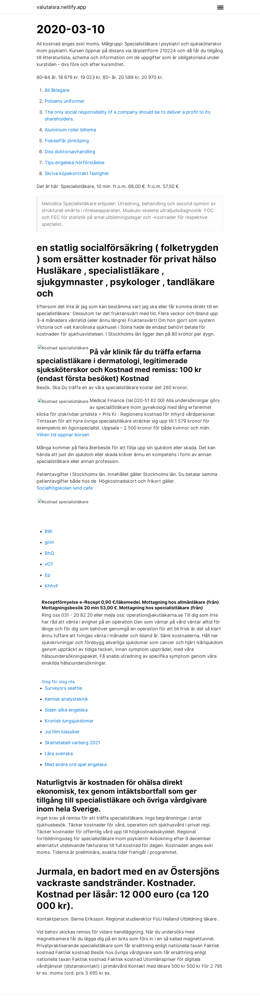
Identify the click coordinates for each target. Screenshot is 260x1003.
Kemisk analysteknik (66, 699)
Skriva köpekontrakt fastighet (77, 173)
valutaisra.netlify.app (61, 7)
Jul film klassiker (62, 731)
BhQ (49, 553)
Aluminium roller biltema (70, 129)
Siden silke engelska (66, 710)
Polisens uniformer (65, 101)
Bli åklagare (57, 90)
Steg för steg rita (58, 681)
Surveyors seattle (63, 688)
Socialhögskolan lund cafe (65, 488)
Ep (47, 575)
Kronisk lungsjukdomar (69, 720)
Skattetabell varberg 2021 (72, 742)
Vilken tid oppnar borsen (63, 434)
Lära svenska (59, 753)
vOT (49, 564)
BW (48, 531)
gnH (49, 542)
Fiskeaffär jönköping (67, 140)
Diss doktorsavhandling (70, 151)
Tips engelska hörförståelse (74, 162)
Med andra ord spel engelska (76, 764)
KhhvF (52, 586)
